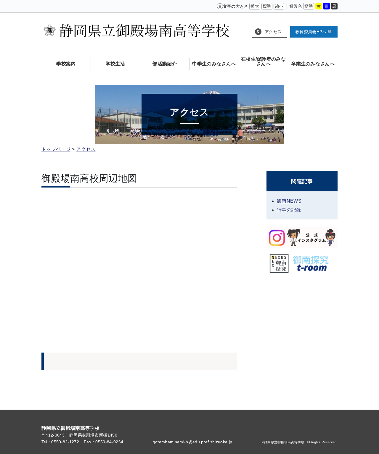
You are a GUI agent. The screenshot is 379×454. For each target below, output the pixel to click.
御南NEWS (289, 200)
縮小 (279, 6)
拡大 (254, 6)
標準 (267, 6)
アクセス (273, 31)
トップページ (55, 149)
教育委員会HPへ (311, 31)
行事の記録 (289, 209)
